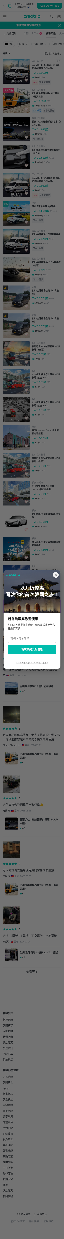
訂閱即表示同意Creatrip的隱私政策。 (32, 662)
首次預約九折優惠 (32, 649)
